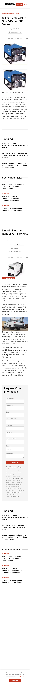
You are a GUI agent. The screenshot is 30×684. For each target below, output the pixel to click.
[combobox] (15, 449)
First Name (10, 398)
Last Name (10, 405)
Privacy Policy (20, 676)
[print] (27, 38)
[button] (3, 4)
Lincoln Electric (19, 245)
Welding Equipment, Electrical (11, 13)
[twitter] (15, 38)
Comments (9, 453)
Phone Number (11, 419)
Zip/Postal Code (11, 439)
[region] (15, 677)
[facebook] (9, 38)
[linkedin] (12, 38)
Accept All (15, 680)
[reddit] (18, 38)
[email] (21, 38)
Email (8, 412)
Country (9, 446)
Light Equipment (7, 226)
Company (9, 425)
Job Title (9, 432)
